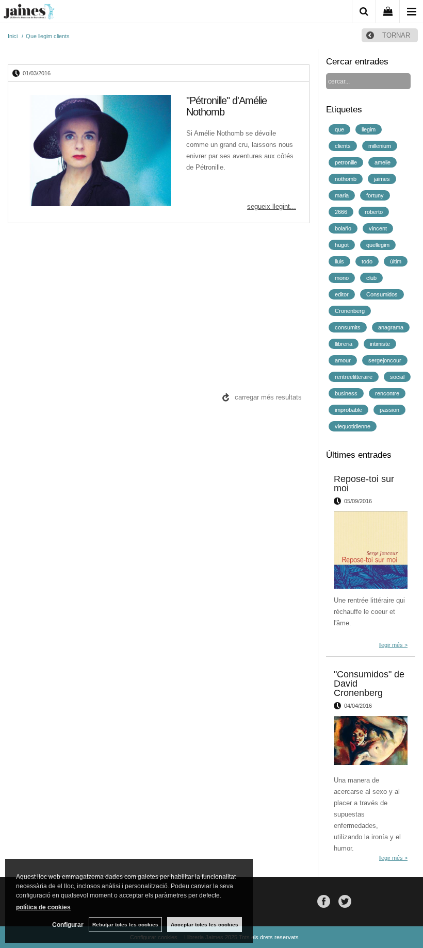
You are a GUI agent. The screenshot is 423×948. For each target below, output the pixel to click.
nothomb (345, 179)
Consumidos (382, 294)
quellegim (377, 245)
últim (395, 261)
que (339, 129)
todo (367, 261)
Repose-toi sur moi (364, 483)
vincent (378, 228)
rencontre (387, 393)
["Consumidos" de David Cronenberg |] (371, 742)
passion (389, 410)
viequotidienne (352, 426)
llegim (369, 129)
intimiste (380, 344)
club (371, 278)
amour (343, 360)
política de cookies (43, 907)
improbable (348, 410)
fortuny (375, 195)
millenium (379, 146)
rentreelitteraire (353, 377)
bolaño (343, 228)
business (346, 393)
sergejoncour (384, 360)
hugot (342, 245)
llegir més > (393, 645)
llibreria (343, 344)
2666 (341, 212)
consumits (348, 327)
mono (342, 278)
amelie (383, 162)
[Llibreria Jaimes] (29, 13)
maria (342, 195)
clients (343, 146)
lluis (339, 261)
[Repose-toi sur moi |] (371, 550)
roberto (374, 212)
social (397, 377)
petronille (346, 162)
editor (342, 294)
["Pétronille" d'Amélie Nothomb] (96, 152)
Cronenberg (350, 311)
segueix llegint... (271, 206)
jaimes (382, 179)
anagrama (390, 327)
